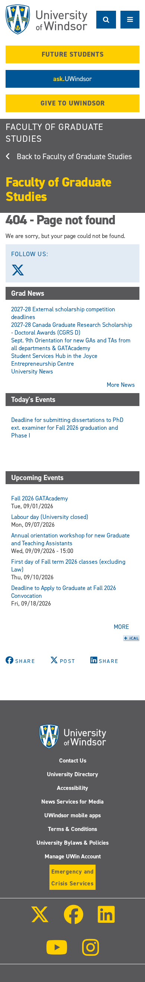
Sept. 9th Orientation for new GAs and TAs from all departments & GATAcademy (70, 344)
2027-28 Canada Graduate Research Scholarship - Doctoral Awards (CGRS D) (71, 328)
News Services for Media (72, 801)
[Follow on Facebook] (73, 920)
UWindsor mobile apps (72, 815)
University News (32, 371)
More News (121, 385)
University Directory (72, 774)
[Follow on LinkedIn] (106, 920)
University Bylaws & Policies (72, 843)
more (121, 627)
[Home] (46, 19)
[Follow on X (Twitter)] (39, 920)
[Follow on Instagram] (90, 952)
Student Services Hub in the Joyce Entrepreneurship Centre (54, 360)
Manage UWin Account (73, 856)
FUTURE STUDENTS (73, 54)
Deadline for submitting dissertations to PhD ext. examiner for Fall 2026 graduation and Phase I (67, 427)
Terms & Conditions (72, 829)
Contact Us (72, 760)
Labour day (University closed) (49, 517)
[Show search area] (106, 20)
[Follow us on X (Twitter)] (21, 273)
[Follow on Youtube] (56, 952)
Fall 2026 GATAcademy (39, 498)
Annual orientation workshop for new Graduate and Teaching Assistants (70, 539)
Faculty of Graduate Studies (87, 156)
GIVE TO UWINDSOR (73, 103)
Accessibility (72, 788)
